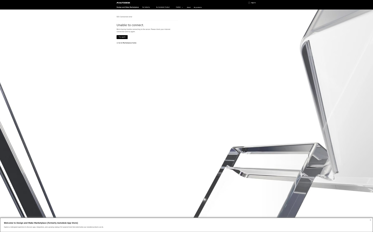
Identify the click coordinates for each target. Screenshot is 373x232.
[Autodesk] (123, 3)
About (189, 7)
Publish (178, 7)
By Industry (146, 7)
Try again (122, 37)
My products (198, 7)
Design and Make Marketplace (128, 7)
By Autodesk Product (163, 7)
